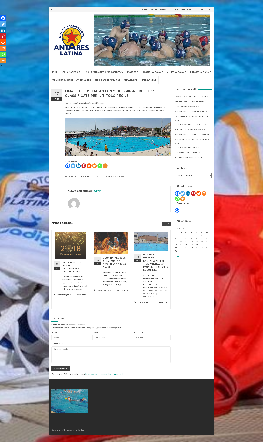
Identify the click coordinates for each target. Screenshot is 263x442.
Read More (81, 294)
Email (95, 332)
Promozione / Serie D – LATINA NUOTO (71, 80)
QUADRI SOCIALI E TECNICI (181, 9)
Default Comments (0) (59, 325)
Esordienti (132, 72)
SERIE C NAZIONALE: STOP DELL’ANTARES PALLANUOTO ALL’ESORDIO (188, 152)
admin (121, 176)
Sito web (138, 332)
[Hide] (1, 66)
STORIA (163, 9)
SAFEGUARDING (149, 80)
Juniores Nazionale (200, 72)
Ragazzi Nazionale (153, 72)
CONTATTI (200, 9)
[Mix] (94, 165)
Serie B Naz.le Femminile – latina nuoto (116, 80)
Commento (57, 343)
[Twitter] (73, 165)
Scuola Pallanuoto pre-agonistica (103, 72)
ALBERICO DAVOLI (149, 9)
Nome (54, 332)
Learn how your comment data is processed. (104, 374)
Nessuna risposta (106, 176)
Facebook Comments (77, 325)
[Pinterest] (83, 165)
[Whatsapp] (99, 165)
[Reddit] (89, 165)
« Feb (177, 256)
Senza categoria (85, 176)
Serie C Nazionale (71, 72)
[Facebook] (67, 165)
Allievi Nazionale (176, 72)
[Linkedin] (78, 165)
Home (54, 72)
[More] (105, 165)
